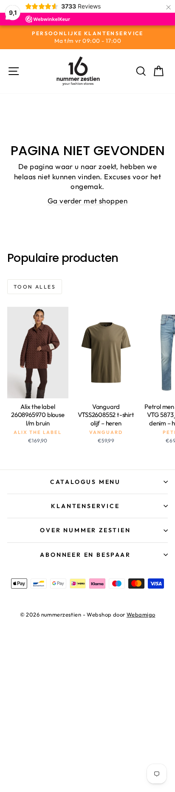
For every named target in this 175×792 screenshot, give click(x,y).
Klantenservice (85, 506)
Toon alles (35, 286)
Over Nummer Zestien (85, 530)
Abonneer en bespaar (85, 555)
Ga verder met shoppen (87, 200)
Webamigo (141, 614)
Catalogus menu (85, 482)
